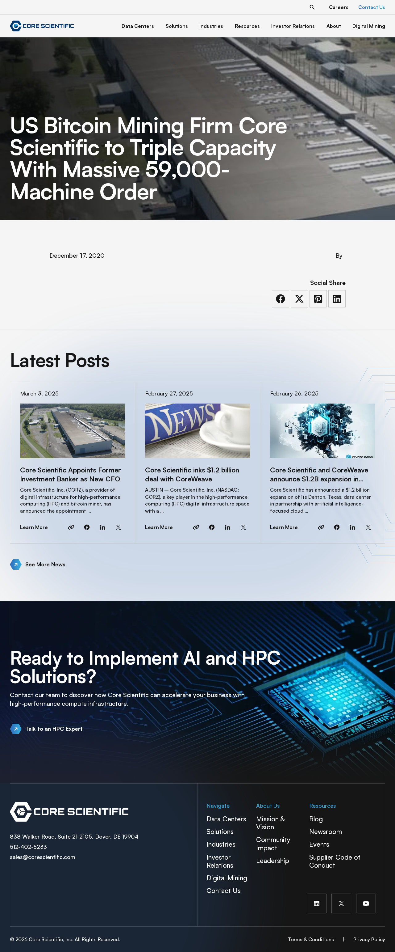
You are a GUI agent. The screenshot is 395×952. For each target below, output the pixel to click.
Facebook (87, 527)
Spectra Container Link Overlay (102, 812)
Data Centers (226, 818)
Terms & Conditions (311, 939)
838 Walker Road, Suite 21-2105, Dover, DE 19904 (74, 836)
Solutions (220, 831)
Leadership (272, 860)
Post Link (72, 463)
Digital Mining (226, 878)
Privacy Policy (369, 939)
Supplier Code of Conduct (334, 861)
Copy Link (71, 527)
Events (319, 844)
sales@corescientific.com (42, 856)
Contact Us (223, 890)
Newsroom (325, 831)
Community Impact (273, 843)
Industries (220, 844)
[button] (312, 7)
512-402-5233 (28, 846)
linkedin (102, 527)
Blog (316, 818)
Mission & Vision (270, 822)
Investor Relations (219, 861)
